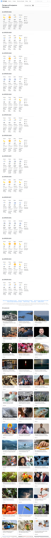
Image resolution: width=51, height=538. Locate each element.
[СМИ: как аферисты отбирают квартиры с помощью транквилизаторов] (41, 495)
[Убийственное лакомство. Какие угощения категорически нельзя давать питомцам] (25, 415)
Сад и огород (33, 301)
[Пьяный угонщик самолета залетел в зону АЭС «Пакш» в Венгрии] (25, 318)
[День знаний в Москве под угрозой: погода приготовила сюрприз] (9, 350)
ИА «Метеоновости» (47, 537)
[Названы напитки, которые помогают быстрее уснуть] (9, 398)
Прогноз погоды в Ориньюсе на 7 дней (41, 300)
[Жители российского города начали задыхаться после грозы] (25, 495)
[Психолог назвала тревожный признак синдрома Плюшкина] (9, 382)
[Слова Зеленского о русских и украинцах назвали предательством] (41, 334)
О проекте (13, 537)
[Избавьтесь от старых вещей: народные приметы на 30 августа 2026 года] (9, 366)
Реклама (8, 537)
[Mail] (1, 1)
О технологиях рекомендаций (29, 537)
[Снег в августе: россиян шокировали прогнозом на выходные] (41, 398)
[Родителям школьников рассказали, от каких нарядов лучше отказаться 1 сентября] (25, 479)
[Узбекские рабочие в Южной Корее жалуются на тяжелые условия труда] (25, 398)
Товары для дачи (41, 301)
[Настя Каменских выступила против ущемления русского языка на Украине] (25, 463)
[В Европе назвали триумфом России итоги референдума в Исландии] (25, 382)
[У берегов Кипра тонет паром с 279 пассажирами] (41, 318)
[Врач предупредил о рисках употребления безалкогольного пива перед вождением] (41, 447)
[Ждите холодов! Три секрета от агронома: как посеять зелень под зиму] (9, 479)
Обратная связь (37, 537)
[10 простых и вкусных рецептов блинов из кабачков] (41, 350)
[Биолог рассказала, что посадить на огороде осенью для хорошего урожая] (41, 511)
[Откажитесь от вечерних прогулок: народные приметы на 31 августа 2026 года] (41, 382)
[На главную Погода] (4, 1)
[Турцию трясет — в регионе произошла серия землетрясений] (41, 463)
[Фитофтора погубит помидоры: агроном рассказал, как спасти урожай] (9, 511)
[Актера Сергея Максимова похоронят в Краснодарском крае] (25, 366)
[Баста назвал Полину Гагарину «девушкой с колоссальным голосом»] (25, 431)
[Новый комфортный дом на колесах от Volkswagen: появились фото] (9, 527)
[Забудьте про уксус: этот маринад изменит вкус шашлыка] (9, 334)
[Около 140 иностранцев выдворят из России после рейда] (25, 334)
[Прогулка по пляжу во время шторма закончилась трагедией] (41, 366)
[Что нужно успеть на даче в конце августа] (9, 463)
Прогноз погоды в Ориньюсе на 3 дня (10, 300)
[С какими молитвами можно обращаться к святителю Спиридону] (9, 431)
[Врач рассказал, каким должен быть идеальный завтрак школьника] (25, 527)
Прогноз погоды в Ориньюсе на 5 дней (25, 300)
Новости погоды (26, 301)
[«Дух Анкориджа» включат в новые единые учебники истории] (41, 479)
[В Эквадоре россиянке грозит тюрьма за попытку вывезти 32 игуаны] (41, 415)
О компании (4, 537)
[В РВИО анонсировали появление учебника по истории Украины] (25, 511)
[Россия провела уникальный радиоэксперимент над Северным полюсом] (25, 447)
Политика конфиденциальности (20, 537)
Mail (1, 537)
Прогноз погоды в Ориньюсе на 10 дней (14, 301)
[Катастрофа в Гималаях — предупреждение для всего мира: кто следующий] (9, 318)
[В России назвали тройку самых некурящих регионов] (41, 527)
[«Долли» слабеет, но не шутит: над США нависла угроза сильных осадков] (9, 415)
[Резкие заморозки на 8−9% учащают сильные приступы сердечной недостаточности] (9, 495)
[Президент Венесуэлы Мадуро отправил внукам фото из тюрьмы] (41, 431)
